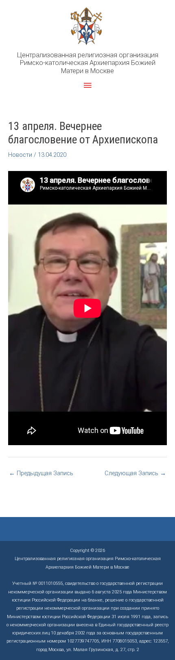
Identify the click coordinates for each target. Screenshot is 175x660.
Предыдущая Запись (41, 473)
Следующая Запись (135, 473)
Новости (20, 154)
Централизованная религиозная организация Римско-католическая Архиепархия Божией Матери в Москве (87, 63)
